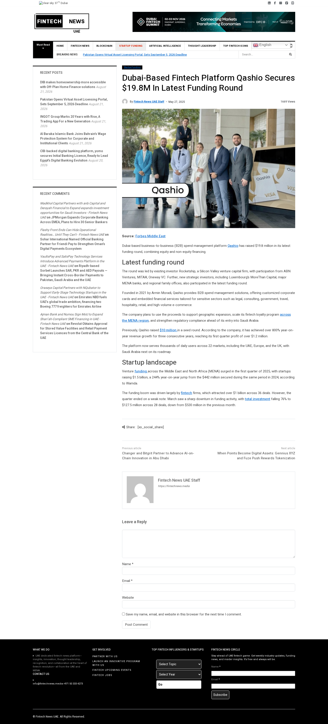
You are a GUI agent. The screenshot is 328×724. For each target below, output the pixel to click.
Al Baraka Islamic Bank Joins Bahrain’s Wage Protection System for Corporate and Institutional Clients (73, 139)
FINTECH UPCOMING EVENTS (111, 670)
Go (160, 684)
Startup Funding (130, 46)
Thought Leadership (202, 46)
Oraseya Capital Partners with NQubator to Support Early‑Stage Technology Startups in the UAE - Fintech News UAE (73, 292)
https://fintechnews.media (174, 486)
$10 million (168, 330)
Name (126, 564)
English (264, 45)
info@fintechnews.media (48, 684)
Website (128, 597)
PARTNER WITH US (105, 656)
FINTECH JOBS (102, 675)
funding (141, 371)
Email (126, 580)
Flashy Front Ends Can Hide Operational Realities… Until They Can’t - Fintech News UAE (72, 232)
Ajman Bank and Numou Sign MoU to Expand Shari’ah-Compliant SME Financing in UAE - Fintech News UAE (71, 319)
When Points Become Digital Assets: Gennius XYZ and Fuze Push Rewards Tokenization (256, 456)
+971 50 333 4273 (73, 684)
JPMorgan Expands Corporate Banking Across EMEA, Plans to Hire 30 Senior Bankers (74, 220)
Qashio (233, 245)
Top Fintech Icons (235, 46)
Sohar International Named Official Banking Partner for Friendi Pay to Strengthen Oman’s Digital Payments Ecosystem (72, 244)
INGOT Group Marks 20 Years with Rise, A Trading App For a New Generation (70, 119)
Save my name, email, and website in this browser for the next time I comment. (184, 614)
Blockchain (104, 46)
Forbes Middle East (150, 236)
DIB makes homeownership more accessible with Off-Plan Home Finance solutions (73, 84)
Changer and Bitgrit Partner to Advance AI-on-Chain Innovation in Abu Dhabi (158, 456)
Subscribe (220, 695)
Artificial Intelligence (165, 46)
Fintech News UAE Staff (149, 102)
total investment (257, 399)
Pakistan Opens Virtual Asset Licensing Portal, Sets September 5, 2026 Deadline (135, 54)
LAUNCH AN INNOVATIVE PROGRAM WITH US (116, 663)
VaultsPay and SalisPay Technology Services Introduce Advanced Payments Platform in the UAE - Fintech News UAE (72, 261)
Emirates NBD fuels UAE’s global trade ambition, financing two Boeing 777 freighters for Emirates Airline (73, 302)
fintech (186, 392)
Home (60, 46)
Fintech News (80, 46)
